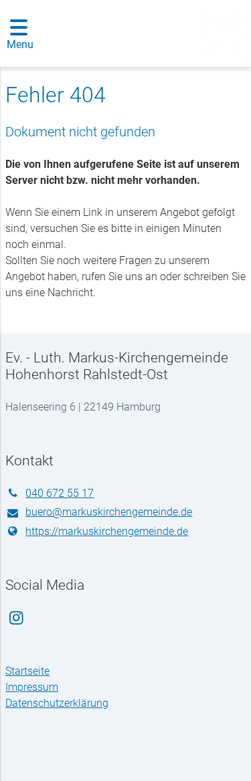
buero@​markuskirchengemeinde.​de (108, 512)
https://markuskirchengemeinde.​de (106, 531)
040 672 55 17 (59, 493)
